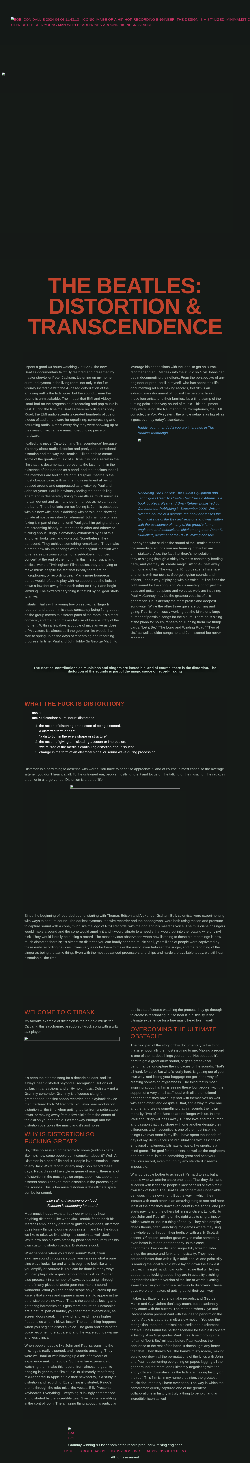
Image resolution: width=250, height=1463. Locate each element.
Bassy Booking (125, 1451)
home (69, 1451)
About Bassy (92, 1451)
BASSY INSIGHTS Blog (166, 1451)
